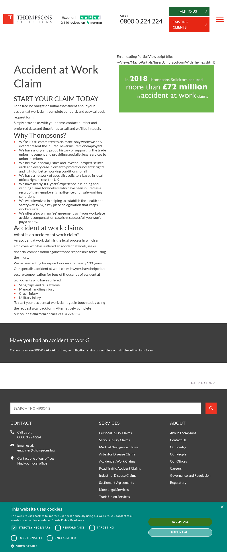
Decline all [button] (180, 532)
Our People (178, 454)
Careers (176, 468)
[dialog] (113, 527)
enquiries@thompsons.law (36, 450)
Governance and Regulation (190, 475)
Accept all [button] (180, 522)
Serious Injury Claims (114, 440)
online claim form (33, 314)
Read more (77, 520)
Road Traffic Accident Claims (120, 468)
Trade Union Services (114, 497)
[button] (77, 546)
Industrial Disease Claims (117, 475)
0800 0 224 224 (141, 21)
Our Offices (178, 461)
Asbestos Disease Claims (117, 454)
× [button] (222, 507)
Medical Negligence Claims (119, 447)
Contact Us (178, 440)
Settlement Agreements (116, 482)
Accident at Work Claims (117, 461)
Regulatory (178, 482)
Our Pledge (178, 447)
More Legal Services (114, 490)
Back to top (201, 383)
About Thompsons (183, 433)
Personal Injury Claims (115, 433)
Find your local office (32, 463)
